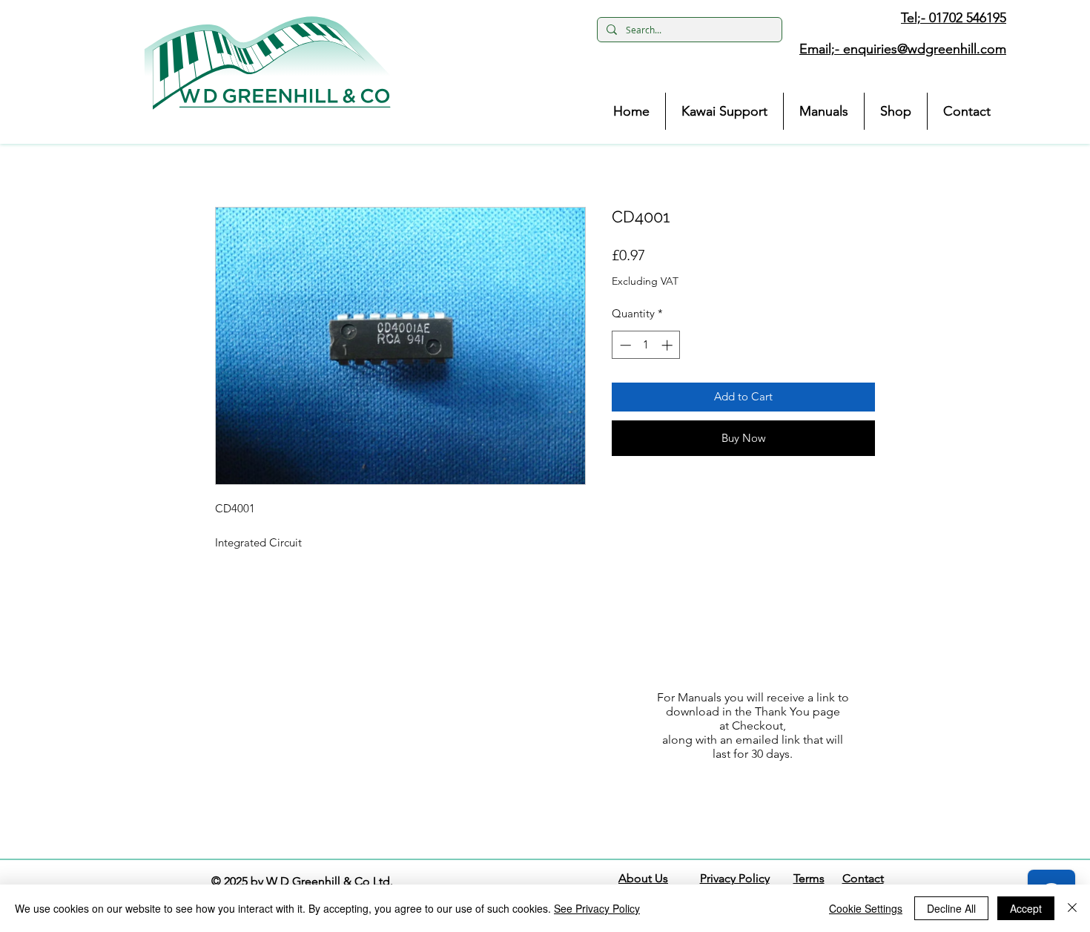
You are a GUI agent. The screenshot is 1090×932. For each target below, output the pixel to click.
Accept (1026, 908)
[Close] (1072, 908)
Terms (809, 878)
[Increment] (668, 345)
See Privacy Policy (597, 908)
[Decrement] (624, 345)
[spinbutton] (646, 345)
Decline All (951, 908)
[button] (268, 63)
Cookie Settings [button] (865, 908)
